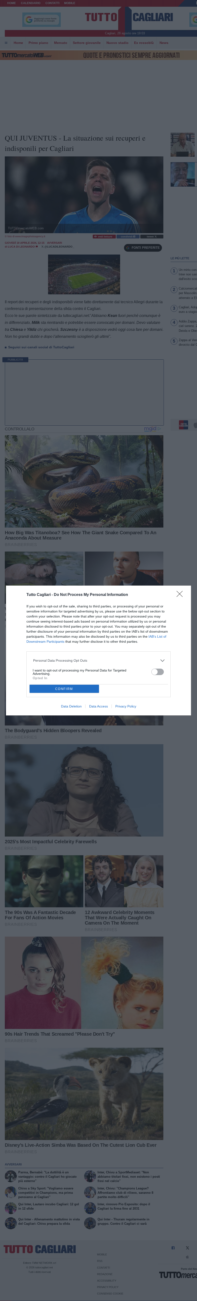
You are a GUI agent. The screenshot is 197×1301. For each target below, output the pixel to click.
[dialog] (98, 650)
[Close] (181, 595)
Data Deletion (71, 706)
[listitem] (98, 660)
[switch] (157, 672)
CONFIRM (64, 689)
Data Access (98, 706)
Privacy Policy (125, 706)
